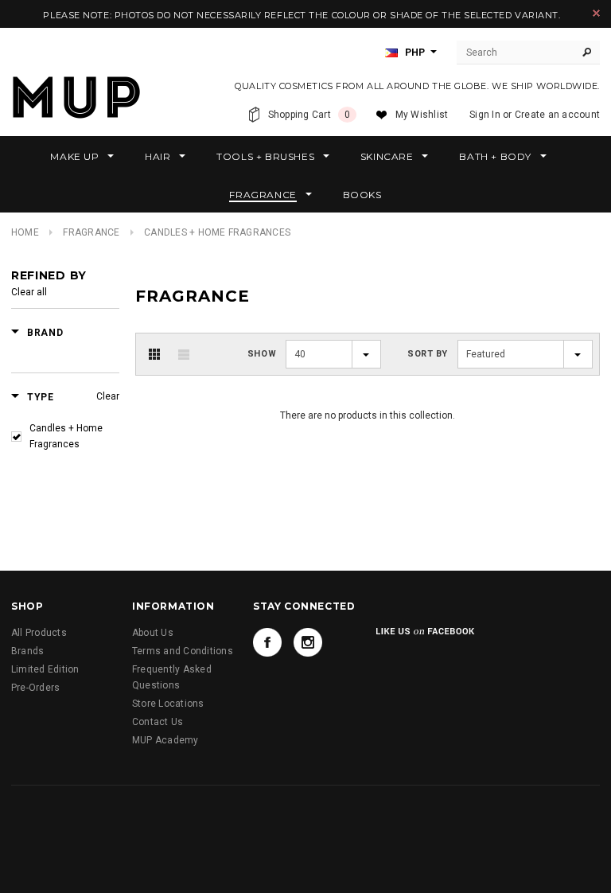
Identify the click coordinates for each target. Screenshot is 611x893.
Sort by (427, 354)
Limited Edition (45, 669)
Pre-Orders (35, 687)
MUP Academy (165, 740)
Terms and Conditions (182, 651)
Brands (27, 651)
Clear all (29, 292)
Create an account (557, 114)
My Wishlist (422, 114)
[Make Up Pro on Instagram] (308, 642)
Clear (107, 396)
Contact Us (157, 721)
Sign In (484, 114)
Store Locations (168, 703)
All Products (39, 632)
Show (261, 354)
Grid (154, 354)
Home (25, 232)
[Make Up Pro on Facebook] (267, 642)
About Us (152, 632)
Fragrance (91, 232)
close (596, 13)
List (183, 354)
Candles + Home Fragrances (66, 436)
